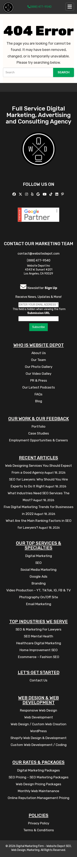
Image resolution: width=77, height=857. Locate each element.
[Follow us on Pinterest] (63, 194)
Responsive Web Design (38, 710)
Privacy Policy (38, 823)
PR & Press (38, 380)
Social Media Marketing (38, 570)
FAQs (38, 394)
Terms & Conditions (38, 830)
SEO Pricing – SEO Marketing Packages (39, 777)
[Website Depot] (38, 155)
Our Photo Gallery (38, 367)
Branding (39, 583)
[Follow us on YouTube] (45, 194)
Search (63, 72)
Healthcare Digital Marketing (38, 643)
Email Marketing (38, 604)
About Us (38, 353)
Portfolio (38, 426)
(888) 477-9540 (41, 6)
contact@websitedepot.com (39, 253)
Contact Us (38, 680)
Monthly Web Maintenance (38, 791)
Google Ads (38, 576)
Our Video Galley (38, 374)
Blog (38, 401)
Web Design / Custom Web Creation (38, 724)
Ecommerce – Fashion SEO (38, 657)
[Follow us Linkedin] (57, 194)
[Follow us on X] (21, 194)
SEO (38, 563)
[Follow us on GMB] (39, 194)
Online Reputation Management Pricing (38, 798)
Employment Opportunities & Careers (38, 440)
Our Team (38, 360)
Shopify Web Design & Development (38, 738)
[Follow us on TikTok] (51, 194)
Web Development (38, 717)
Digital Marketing (38, 556)
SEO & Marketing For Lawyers (38, 629)
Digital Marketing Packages (38, 770)
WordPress (38, 731)
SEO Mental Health (38, 636)
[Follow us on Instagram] (27, 194)
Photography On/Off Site (38, 597)
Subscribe (38, 327)
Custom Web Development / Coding (39, 745)
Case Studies (38, 433)
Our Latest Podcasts (38, 387)
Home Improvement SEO (39, 650)
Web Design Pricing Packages (38, 784)
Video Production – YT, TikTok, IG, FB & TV (38, 590)
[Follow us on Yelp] (33, 194)
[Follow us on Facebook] (14, 194)
